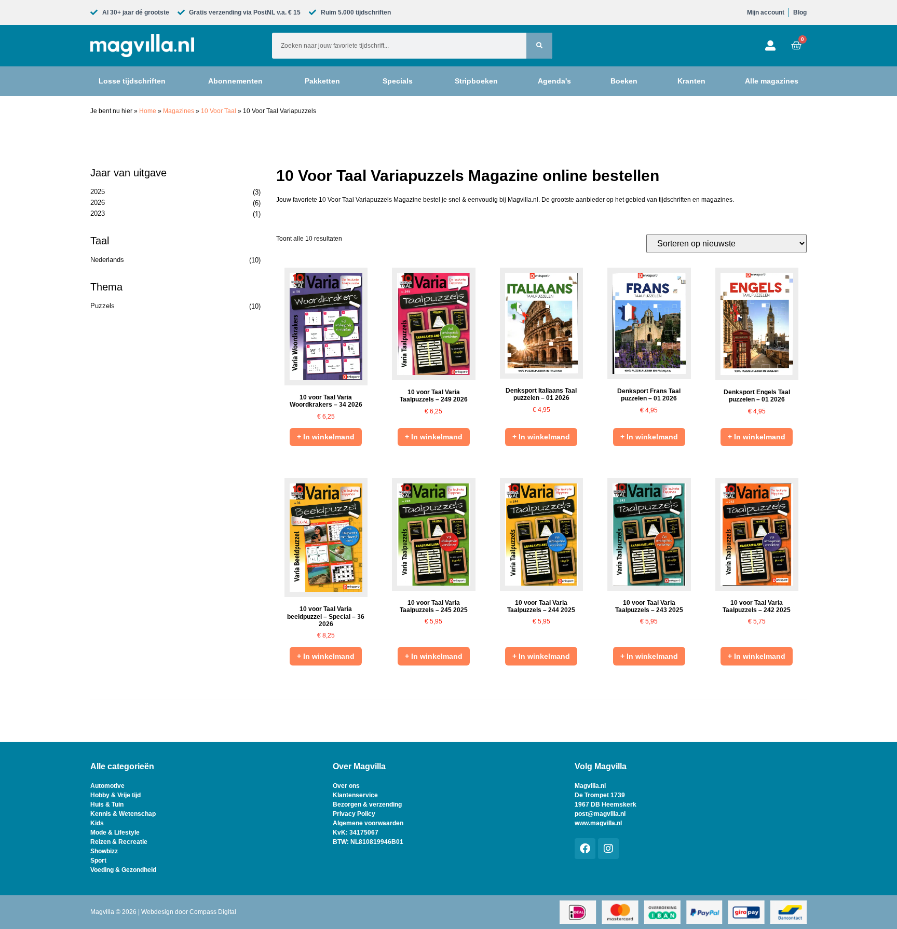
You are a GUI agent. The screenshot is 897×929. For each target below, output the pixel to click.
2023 (97, 213)
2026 (97, 202)
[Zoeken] (539, 46)
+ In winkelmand (326, 437)
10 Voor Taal (218, 111)
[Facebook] (585, 848)
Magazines (178, 111)
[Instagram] (608, 848)
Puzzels (102, 306)
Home (147, 111)
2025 (97, 192)
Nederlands (107, 260)
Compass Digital (212, 912)
